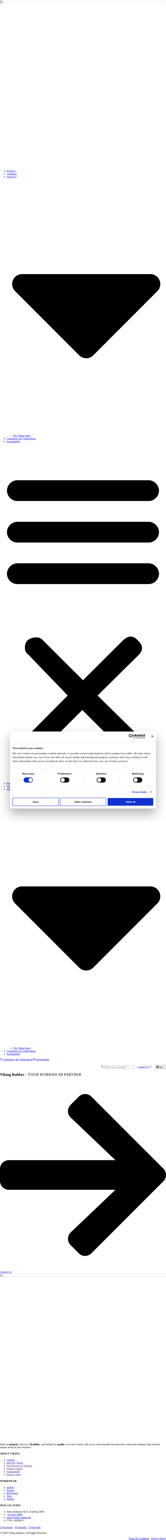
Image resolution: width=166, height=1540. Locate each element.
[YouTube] (35, 1527)
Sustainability (13, 441)
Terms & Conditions (138, 1538)
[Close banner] (152, 736)
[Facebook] (6, 1527)
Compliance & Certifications (21, 438)
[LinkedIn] (21, 1527)
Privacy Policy (158, 1538)
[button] (83, 612)
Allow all (130, 801)
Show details (139, 792)
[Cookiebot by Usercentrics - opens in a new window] (131, 736)
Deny (36, 801)
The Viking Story (22, 435)
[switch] (64, 780)
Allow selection (83, 801)
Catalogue (11, 173)
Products (10, 171)
